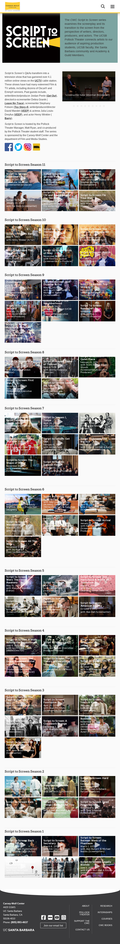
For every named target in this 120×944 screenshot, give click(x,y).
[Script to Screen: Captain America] (97, 179)
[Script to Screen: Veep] (60, 504)
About (86, 906)
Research (106, 906)
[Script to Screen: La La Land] (23, 504)
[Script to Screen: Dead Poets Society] (97, 807)
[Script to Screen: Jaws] (60, 585)
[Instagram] (63, 917)
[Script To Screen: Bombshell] (97, 311)
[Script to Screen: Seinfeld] (23, 311)
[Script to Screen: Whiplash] (97, 645)
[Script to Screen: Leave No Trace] (60, 388)
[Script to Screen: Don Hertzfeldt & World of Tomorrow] (97, 585)
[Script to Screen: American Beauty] (97, 606)
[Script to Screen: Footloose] (60, 705)
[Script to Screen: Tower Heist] (60, 867)
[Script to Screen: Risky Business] (97, 726)
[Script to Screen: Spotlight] (23, 606)
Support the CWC (82, 922)
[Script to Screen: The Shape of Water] (23, 465)
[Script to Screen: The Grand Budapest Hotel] (23, 666)
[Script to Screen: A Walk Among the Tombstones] (23, 645)
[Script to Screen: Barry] (23, 234)
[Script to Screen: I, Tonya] (60, 423)
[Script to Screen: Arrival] (97, 525)
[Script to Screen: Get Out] (60, 444)
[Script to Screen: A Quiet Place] (97, 367)
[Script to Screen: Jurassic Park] (60, 179)
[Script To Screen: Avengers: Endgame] (23, 332)
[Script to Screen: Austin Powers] (97, 256)
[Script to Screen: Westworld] (23, 525)
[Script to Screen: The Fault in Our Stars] (23, 705)
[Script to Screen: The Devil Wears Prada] (23, 747)
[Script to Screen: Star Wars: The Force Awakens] (23, 585)
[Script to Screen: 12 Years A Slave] (97, 705)
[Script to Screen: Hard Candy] (97, 786)
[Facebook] (43, 917)
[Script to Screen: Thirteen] (60, 234)
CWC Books (105, 925)
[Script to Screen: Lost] (60, 645)
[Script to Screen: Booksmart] (23, 179)
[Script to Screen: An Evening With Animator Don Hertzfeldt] (23, 867)
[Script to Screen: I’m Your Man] (97, 201)
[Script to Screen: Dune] (23, 201)
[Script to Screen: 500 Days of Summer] (97, 666)
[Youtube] (57, 917)
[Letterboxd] (50, 917)
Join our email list (53, 925)
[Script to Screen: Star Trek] (23, 367)
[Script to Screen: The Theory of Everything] (60, 666)
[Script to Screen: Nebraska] (23, 726)
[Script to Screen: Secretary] (60, 846)
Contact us (82, 929)
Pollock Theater (84, 913)
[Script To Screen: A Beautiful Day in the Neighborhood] (60, 311)
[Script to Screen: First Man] (23, 388)
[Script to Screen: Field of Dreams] (23, 786)
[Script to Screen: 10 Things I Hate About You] (60, 807)
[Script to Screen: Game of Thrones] (60, 367)
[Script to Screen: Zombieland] (23, 289)
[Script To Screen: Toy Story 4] (97, 289)
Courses (107, 919)
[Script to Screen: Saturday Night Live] (97, 423)
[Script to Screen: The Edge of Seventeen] (97, 504)
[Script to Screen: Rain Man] (23, 807)
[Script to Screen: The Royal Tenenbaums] (23, 423)
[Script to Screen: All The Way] (23, 547)
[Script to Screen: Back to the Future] (23, 846)
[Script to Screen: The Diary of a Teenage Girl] (97, 234)
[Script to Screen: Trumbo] (60, 606)
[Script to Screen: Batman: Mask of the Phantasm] (97, 846)
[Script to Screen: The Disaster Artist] (60, 289)
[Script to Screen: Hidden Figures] (60, 525)
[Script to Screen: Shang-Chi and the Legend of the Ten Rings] (60, 201)
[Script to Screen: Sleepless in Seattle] (60, 786)
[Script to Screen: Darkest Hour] (60, 465)
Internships (105, 912)
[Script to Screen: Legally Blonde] (97, 867)
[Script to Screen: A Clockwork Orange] (60, 726)
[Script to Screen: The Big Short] (23, 256)
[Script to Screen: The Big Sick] (97, 444)
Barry (8, 118)
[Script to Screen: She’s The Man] (23, 444)
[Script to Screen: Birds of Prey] (60, 256)
